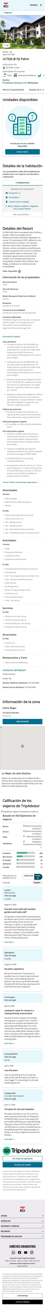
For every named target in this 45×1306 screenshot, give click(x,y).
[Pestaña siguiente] (43, 89)
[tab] (13, 89)
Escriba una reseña (22, 1165)
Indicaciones (22, 721)
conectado (28, 876)
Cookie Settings (22, 1296)
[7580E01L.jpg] (22, 32)
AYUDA (4, 1216)
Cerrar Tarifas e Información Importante (19, 482)
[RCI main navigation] (40, 5)
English (37, 882)
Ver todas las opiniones (22, 1158)
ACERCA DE (5, 1221)
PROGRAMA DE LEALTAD (11, 1236)
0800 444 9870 (22, 1266)
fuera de (37, 877)
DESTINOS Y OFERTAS (10, 1226)
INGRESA (34, 5)
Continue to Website (22, 1302)
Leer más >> (9, 942)
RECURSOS (5, 1231)
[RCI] (5, 5)
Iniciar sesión (22, 152)
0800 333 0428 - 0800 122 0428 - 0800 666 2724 (22, 1261)
